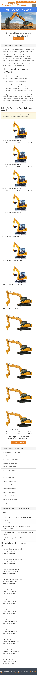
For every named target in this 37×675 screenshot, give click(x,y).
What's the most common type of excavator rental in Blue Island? (18, 522)
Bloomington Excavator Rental (10, 459)
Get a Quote (20, 1)
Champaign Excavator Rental (10, 463)
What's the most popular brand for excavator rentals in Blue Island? (18, 539)
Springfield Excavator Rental (10, 499)
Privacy (30, 671)
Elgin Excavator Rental (8, 477)
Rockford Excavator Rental (9, 496)
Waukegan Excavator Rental (10, 503)
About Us (17, 672)
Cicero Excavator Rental (9, 470)
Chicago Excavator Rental (9, 466)
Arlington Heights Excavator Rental (11, 452)
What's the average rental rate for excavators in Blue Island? (18, 533)
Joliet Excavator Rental (8, 485)
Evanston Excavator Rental (9, 481)
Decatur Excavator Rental (9, 474)
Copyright (3, 672)
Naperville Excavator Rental (10, 488)
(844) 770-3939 (31, 2)
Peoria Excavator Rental (9, 492)
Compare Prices (18, 442)
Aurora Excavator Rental (9, 456)
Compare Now (19, 39)
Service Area (10, 672)
